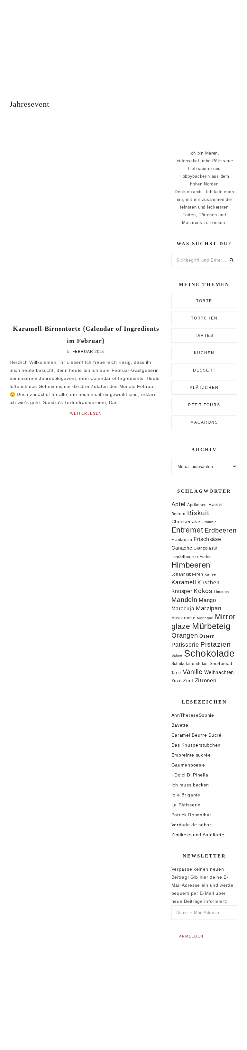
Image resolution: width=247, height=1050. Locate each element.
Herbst (206, 557)
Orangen (184, 635)
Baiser (215, 504)
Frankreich (181, 539)
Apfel (178, 504)
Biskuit (198, 512)
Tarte (176, 672)
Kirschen (208, 582)
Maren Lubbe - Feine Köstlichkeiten (123, 44)
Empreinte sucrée (191, 755)
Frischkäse (207, 539)
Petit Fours (204, 405)
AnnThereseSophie (192, 715)
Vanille (193, 671)
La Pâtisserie (186, 804)
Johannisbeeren (187, 574)
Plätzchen (204, 387)
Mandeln (184, 599)
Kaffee (210, 574)
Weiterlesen (86, 413)
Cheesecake (185, 521)
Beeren (178, 514)
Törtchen (204, 318)
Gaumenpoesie (188, 764)
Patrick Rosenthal (191, 814)
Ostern (207, 636)
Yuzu (176, 680)
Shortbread (221, 663)
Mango (207, 600)
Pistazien (215, 644)
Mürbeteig (211, 626)
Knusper (181, 591)
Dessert (204, 370)
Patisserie (185, 644)
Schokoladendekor (189, 663)
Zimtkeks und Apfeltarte (197, 834)
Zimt (188, 680)
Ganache (181, 548)
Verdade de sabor (191, 824)
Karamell (183, 582)
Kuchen (204, 353)
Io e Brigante (185, 794)
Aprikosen (197, 505)
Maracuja (183, 608)
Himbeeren (190, 565)
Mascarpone (183, 618)
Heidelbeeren (184, 556)
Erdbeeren (220, 530)
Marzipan (209, 608)
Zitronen (205, 680)
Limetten (221, 592)
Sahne (177, 655)
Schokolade (209, 653)
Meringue (205, 618)
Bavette (179, 725)
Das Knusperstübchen (196, 745)
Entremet (187, 530)
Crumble (209, 522)
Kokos (203, 591)
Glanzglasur (205, 548)
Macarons (204, 422)
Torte (204, 301)
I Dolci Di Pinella (189, 774)
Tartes (204, 335)
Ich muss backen (190, 784)
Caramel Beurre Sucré (196, 735)
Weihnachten (219, 672)
